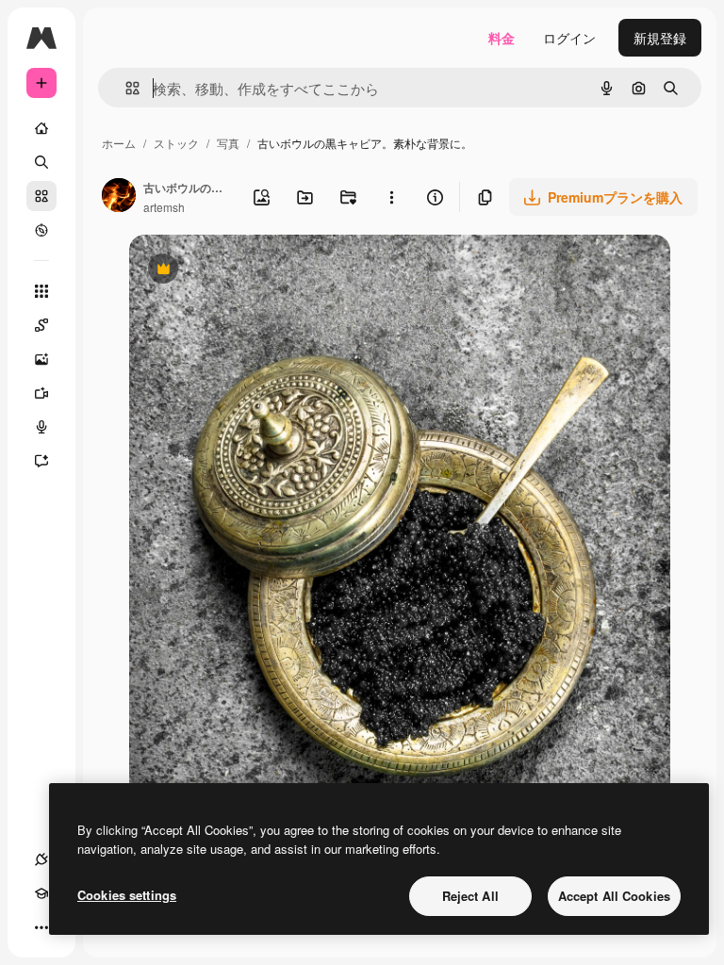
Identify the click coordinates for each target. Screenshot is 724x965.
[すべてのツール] (41, 291)
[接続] (41, 859)
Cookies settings (126, 895)
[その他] (41, 927)
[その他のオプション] (391, 197)
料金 (501, 37)
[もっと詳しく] (41, 230)
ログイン (569, 37)
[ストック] (41, 196)
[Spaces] (41, 325)
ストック (176, 143)
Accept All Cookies (614, 896)
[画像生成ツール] (41, 359)
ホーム (119, 143)
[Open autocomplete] (125, 88)
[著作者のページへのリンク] (119, 197)
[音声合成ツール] (41, 427)
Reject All (470, 896)
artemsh (164, 207)
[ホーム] (41, 128)
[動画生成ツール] (41, 393)
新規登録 (660, 37)
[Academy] (41, 893)
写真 (228, 143)
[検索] (41, 162)
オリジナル (258, 271)
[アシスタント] (41, 461)
